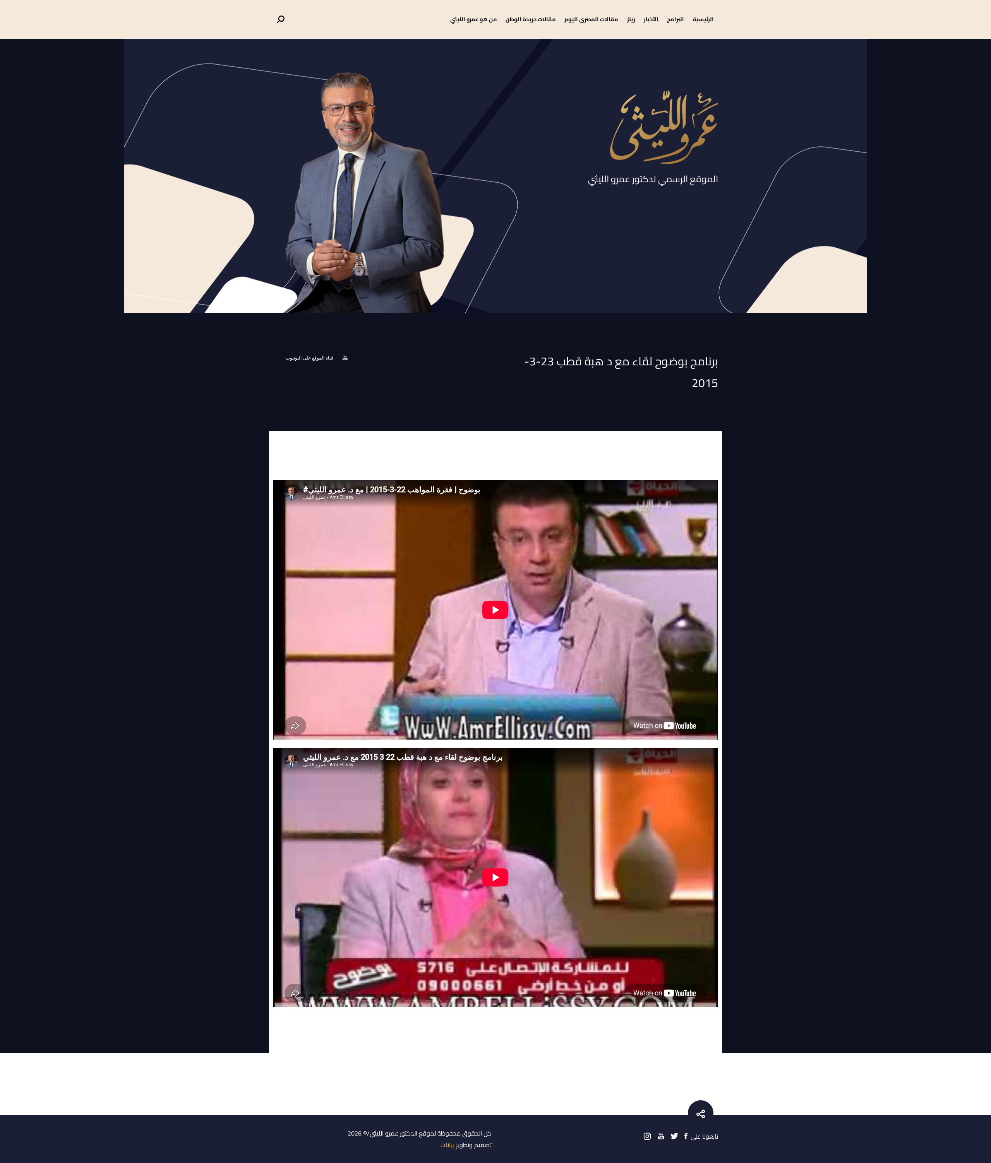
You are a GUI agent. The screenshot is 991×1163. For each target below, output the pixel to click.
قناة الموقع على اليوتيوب (309, 358)
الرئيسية (703, 19)
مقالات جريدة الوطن (531, 19)
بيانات (447, 1145)
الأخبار (651, 19)
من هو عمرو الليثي (473, 19)
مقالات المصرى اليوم (591, 19)
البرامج (675, 19)
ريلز (631, 19)
